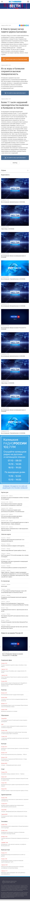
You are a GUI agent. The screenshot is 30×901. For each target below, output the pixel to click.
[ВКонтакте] (19, 25)
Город (7, 607)
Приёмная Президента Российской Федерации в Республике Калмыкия (15, 487)
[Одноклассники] (21, 25)
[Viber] (23, 25)
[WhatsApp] (24, 25)
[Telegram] (28, 25)
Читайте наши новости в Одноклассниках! (16, 59)
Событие (11, 495)
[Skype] (26, 25)
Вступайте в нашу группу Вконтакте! (16, 93)
